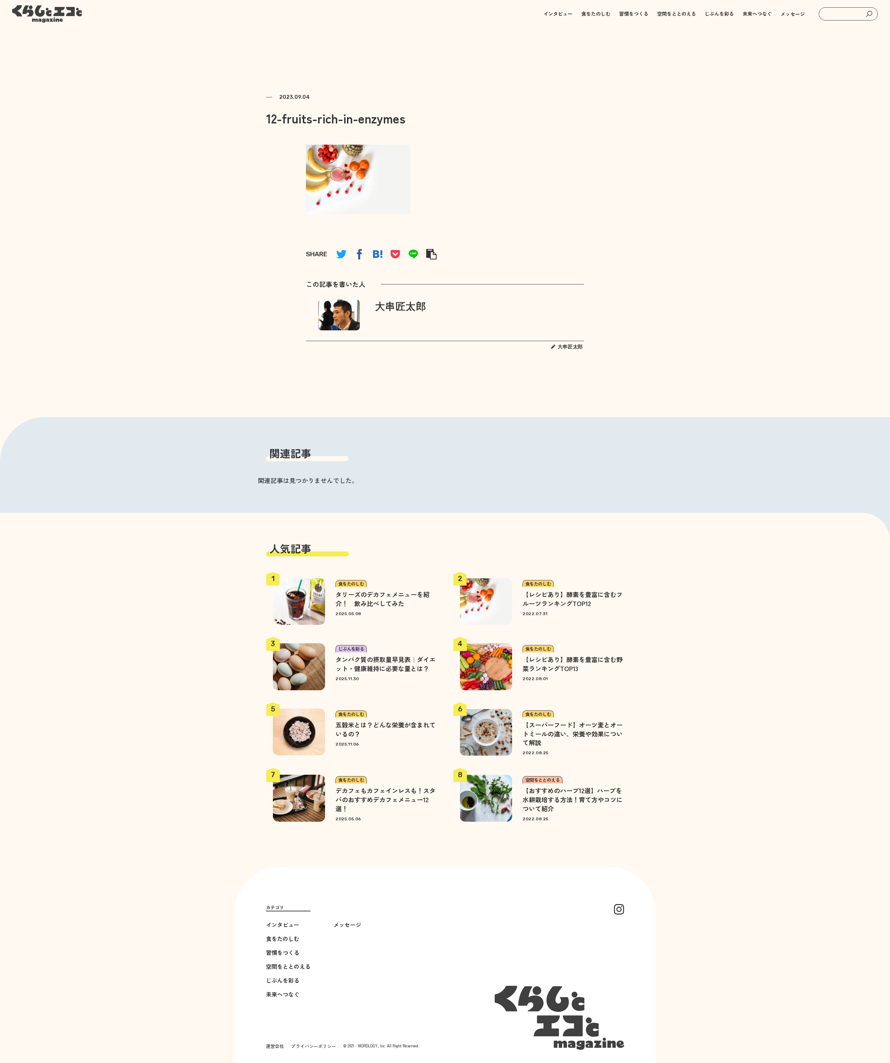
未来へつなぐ (282, 994)
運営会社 (275, 1046)
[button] (869, 14)
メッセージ (792, 13)
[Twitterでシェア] (341, 254)
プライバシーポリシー (313, 1046)
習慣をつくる (282, 952)
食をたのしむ (282, 938)
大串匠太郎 (400, 306)
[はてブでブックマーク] (378, 254)
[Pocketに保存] (395, 254)
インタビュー (282, 924)
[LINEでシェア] (413, 254)
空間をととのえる (288, 966)
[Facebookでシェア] (359, 254)
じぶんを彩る (282, 980)
